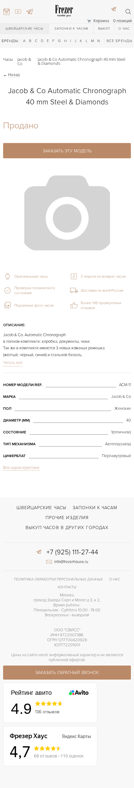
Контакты (67, 587)
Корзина (101, 20)
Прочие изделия (67, 517)
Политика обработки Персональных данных (58, 579)
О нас (124, 29)
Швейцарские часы (25, 29)
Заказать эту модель (67, 151)
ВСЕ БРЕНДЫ (119, 41)
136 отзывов (47, 711)
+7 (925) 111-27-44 (72, 552)
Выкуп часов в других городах (67, 527)
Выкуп (104, 29)
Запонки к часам (72, 29)
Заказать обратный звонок (67, 672)
